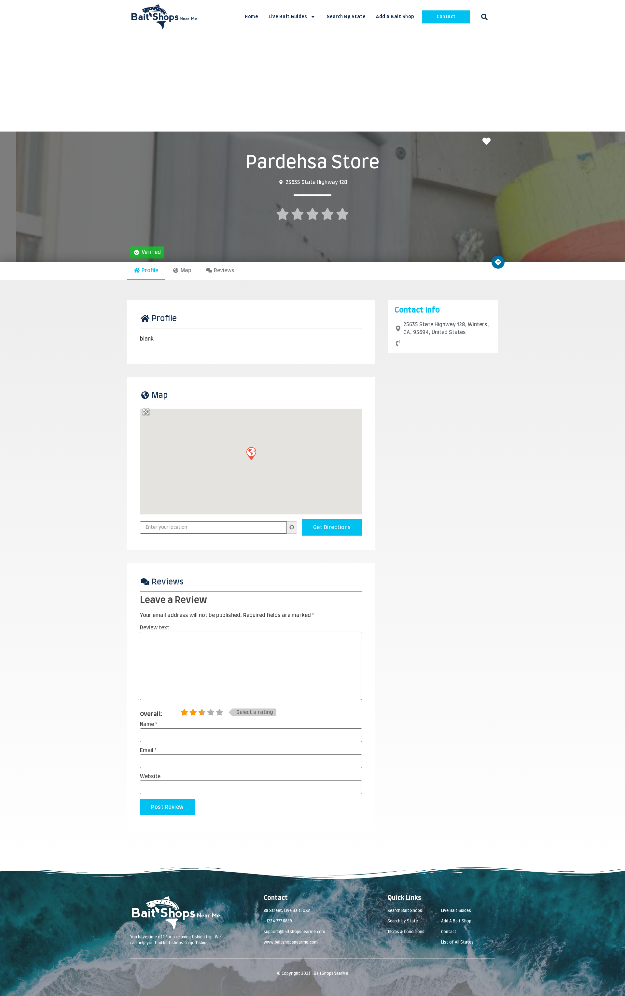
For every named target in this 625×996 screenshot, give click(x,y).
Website (150, 776)
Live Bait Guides (288, 17)
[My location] (292, 527)
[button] (484, 16)
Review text (154, 627)
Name (148, 724)
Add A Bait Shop (395, 17)
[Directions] (498, 262)
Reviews (224, 270)
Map (186, 270)
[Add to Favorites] (488, 142)
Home (251, 17)
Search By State (346, 17)
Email (148, 750)
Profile (150, 270)
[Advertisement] (312, 82)
